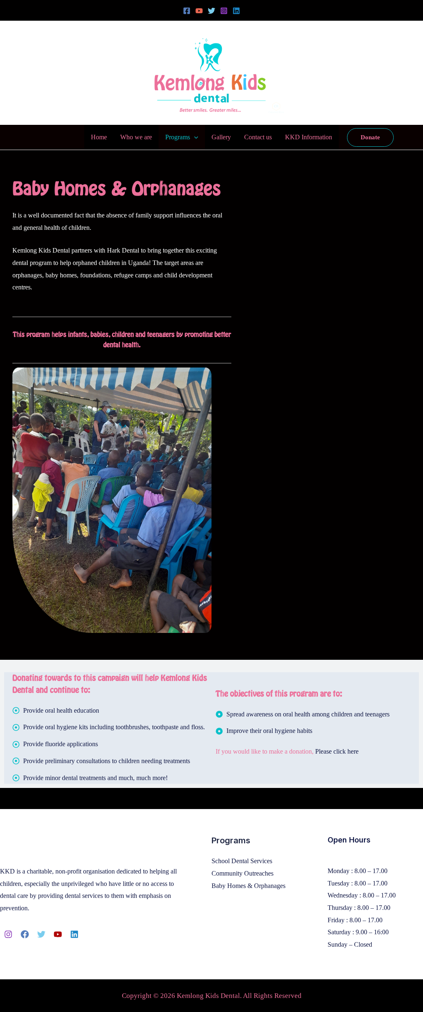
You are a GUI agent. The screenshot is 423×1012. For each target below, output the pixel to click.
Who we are (136, 137)
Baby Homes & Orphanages (248, 885)
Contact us (258, 137)
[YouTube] (199, 10)
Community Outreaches (242, 873)
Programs (177, 137)
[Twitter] (211, 10)
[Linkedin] (236, 10)
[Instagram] (224, 10)
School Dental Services (242, 860)
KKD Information (308, 137)
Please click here (337, 751)
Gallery (221, 137)
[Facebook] (186, 10)
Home (99, 137)
